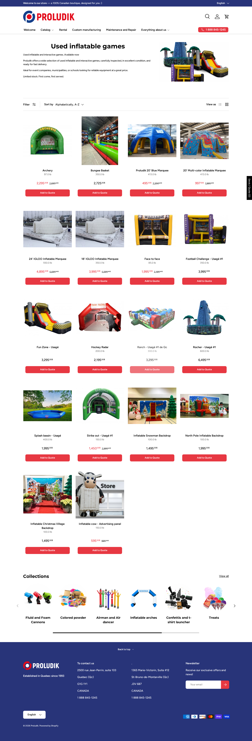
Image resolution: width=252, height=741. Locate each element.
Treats (214, 618)
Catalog (45, 29)
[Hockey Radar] (100, 317)
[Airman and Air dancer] (108, 598)
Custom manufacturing (86, 29)
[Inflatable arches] (143, 598)
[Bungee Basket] (100, 140)
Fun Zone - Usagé (48, 347)
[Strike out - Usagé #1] (100, 406)
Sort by (48, 104)
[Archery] (47, 140)
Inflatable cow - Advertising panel (100, 523)
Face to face (152, 259)
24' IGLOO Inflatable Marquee (47, 259)
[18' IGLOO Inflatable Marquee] (100, 229)
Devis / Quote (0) (249, 188)
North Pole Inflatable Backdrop (204, 435)
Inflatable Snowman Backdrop (152, 435)
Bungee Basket (100, 170)
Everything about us (153, 29)
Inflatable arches (143, 618)
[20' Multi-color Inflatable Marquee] (204, 140)
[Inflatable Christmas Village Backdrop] (47, 494)
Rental (63, 29)
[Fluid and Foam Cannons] (38, 598)
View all (224, 576)
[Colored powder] (73, 598)
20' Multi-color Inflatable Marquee (204, 170)
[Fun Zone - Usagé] (47, 317)
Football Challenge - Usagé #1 (204, 259)
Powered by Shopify (48, 726)
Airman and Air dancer (108, 620)
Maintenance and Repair (121, 29)
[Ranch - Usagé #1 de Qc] (152, 317)
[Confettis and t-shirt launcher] (178, 598)
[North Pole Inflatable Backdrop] (204, 406)
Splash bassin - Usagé (47, 435)
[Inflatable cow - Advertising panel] (100, 494)
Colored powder (73, 618)
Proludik (34, 726)
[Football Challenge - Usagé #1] (204, 229)
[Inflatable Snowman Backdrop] (152, 406)
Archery (48, 170)
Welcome (29, 29)
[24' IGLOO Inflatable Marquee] (47, 229)
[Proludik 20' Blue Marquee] (152, 140)
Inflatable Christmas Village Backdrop (48, 526)
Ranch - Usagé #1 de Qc (152, 347)
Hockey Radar (100, 347)
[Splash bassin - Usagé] (47, 406)
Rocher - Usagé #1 (204, 347)
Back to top (124, 649)
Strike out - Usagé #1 (100, 435)
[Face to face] (152, 229)
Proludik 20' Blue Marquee (152, 170)
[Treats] (214, 598)
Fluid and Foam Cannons (38, 620)
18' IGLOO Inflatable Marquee (99, 259)
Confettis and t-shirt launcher (178, 620)
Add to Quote (47, 192)
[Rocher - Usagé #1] (204, 317)
